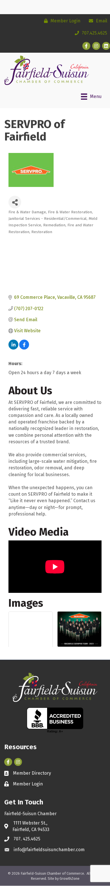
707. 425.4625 (27, 839)
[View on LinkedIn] (13, 348)
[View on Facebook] (24, 348)
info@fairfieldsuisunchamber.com (49, 849)
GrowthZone (70, 878)
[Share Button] (14, 202)
